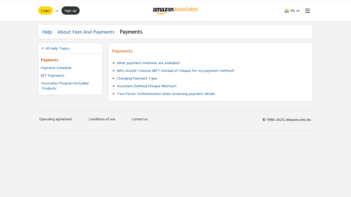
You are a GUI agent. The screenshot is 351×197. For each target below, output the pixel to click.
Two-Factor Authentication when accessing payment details (166, 93)
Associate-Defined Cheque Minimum (147, 86)
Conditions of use (102, 119)
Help (47, 32)
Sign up (70, 10)
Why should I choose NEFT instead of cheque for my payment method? (176, 70)
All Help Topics (57, 48)
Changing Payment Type (137, 78)
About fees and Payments (86, 32)
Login (45, 10)
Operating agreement (55, 119)
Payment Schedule (56, 67)
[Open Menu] (306, 10)
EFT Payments (52, 75)
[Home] (175, 10)
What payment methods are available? (148, 63)
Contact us (140, 119)
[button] (292, 10)
